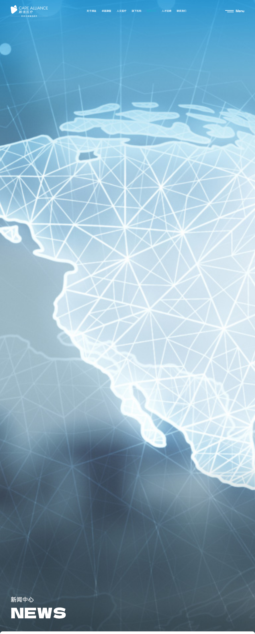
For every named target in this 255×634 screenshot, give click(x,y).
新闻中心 (151, 11)
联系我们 (181, 11)
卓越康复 (106, 11)
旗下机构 (136, 11)
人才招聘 (166, 11)
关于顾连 (91, 11)
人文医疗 (121, 11)
